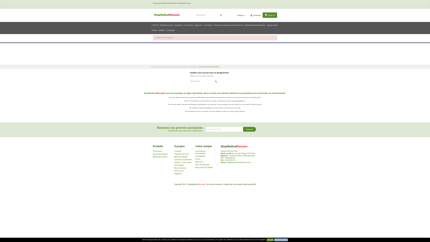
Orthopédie (170, 30)
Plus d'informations (281, 240)
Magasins (178, 174)
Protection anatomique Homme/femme (228, 25)
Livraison (177, 151)
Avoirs (197, 159)
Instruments (188, 25)
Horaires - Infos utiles (182, 162)
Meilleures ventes (160, 157)
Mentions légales (181, 157)
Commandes (200, 156)
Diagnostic (198, 25)
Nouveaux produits (160, 154)
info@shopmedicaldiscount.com (238, 162)
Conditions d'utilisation (183, 160)
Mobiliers (162, 30)
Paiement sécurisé (181, 154)
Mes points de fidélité (204, 167)
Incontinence (208, 25)
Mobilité (154, 30)
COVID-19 (155, 25)
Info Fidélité (179, 165)
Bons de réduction (202, 165)
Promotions (157, 151)
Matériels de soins (166, 25)
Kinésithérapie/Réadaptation (254, 25)
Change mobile (272, 25)
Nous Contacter (180, 168)
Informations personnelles (200, 152)
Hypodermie (178, 25)
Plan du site (178, 171)
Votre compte (203, 146)
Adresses (199, 162)
